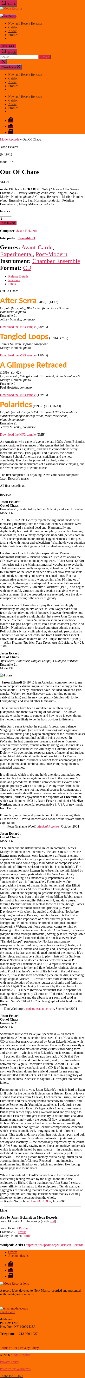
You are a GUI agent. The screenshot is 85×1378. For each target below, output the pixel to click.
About (12, 31)
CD (27, 267)
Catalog (13, 27)
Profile (23, 1228)
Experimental (16, 254)
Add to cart (8, 223)
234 (52, 1221)
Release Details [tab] (18, 276)
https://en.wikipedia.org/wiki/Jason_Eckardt (54, 1245)
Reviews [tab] (14, 280)
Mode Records (9, 139)
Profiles (13, 35)
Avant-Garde (37, 247)
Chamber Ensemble (56, 261)
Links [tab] (12, 284)
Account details (18, 1255)
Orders (12, 1252)
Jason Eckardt (26, 230)
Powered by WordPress (15, 1369)
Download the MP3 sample (18, 327)
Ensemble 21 (26, 238)
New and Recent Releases (25, 23)
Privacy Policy (29, 1348)
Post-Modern (51, 254)
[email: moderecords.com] (14, 1308)
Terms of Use (9, 1348)
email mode (7, 1312)
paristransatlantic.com (40, 1008)
